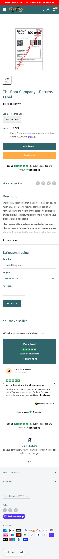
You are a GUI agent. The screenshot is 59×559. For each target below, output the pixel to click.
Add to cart (29, 146)
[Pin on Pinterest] (43, 183)
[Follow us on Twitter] (10, 510)
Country (7, 258)
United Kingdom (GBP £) (14, 496)
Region (6, 272)
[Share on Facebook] (38, 183)
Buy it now (29, 155)
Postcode (8, 285)
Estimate (12, 303)
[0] (54, 9)
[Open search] (42, 9)
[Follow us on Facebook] (5, 510)
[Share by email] (54, 183)
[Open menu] (4, 9)
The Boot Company (12, 104)
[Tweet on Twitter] (49, 183)
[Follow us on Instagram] (16, 510)
